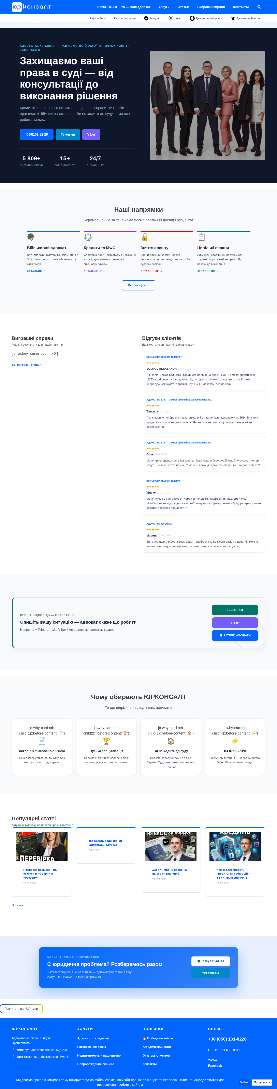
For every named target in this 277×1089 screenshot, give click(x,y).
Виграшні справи (211, 7)
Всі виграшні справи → (28, 364)
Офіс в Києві (98, 18)
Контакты (241, 7)
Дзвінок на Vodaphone (209, 18)
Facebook (215, 1065)
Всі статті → (20, 905)
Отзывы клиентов (156, 1055)
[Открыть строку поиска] (259, 7)
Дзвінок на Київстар (249, 18)
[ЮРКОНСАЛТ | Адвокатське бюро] (33, 7)
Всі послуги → (138, 285)
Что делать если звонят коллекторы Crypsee (105, 842)
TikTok (212, 1060)
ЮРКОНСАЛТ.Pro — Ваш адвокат (123, 7)
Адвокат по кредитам (93, 1038)
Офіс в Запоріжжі (125, 18)
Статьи (183, 7)
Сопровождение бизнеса (95, 1064)
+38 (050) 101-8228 (227, 1039)
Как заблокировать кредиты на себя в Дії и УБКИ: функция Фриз (233, 873)
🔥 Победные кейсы (158, 1038)
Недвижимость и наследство (99, 1055)
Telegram (154, 18)
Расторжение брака (91, 1046)
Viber (178, 18)
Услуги (164, 7)
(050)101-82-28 (37, 134)
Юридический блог (157, 1046)
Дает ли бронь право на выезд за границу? (169, 871)
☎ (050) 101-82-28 (210, 961)
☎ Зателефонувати (235, 635)
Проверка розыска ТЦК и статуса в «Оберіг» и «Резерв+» (41, 873)
